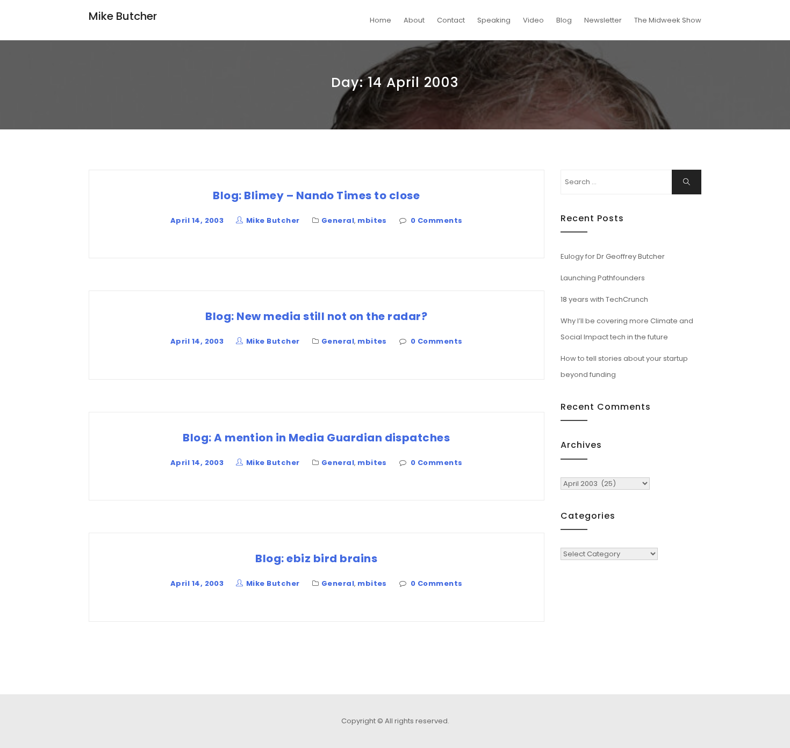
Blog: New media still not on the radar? (316, 316)
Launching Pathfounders (603, 278)
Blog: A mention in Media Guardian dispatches (316, 437)
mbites (372, 220)
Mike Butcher (123, 16)
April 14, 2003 (197, 220)
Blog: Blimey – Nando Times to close (316, 195)
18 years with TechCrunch (604, 299)
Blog (564, 20)
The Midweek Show (667, 20)
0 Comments (437, 220)
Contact (451, 20)
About (414, 20)
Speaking (494, 20)
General (337, 220)
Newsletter (603, 20)
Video (533, 20)
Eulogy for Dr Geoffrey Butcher (613, 256)
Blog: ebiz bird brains (316, 558)
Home (380, 20)
